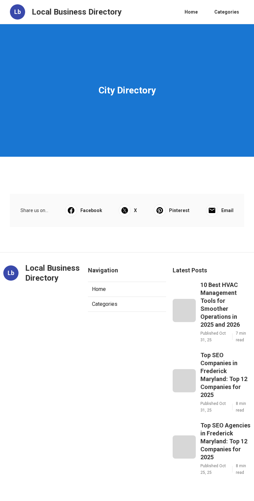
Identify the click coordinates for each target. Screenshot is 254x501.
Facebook (91, 210)
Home (191, 12)
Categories (226, 12)
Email (227, 210)
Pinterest (179, 210)
